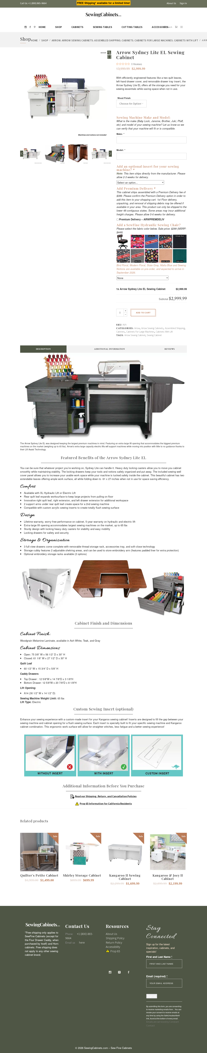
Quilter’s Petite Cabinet (39, 875)
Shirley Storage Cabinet (82, 875)
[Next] (110, 154)
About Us (171, 3)
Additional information (109, 349)
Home (34, 40)
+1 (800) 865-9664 (79, 936)
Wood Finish (124, 98)
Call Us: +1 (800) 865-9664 (33, 3)
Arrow (56, 40)
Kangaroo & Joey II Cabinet (168, 877)
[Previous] (21, 154)
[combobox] (131, 103)
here (82, 942)
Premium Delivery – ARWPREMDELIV (141, 219)
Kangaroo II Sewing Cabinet (125, 877)
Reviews (170, 349)
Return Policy (114, 942)
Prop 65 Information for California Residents (106, 803)
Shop (44, 40)
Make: (120, 133)
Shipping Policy (115, 938)
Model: (121, 150)
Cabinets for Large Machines (154, 40)
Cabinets (127, 40)
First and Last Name (159, 957)
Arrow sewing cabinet (134, 335)
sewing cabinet (154, 335)
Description (43, 349)
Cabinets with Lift (186, 40)
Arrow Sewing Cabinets (77, 40)
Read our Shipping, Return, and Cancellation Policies (106, 796)
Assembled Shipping (107, 40)
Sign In (183, 3)
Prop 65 (115, 951)
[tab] (43, 349)
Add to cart (143, 312)
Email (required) (157, 976)
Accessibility (113, 947)
